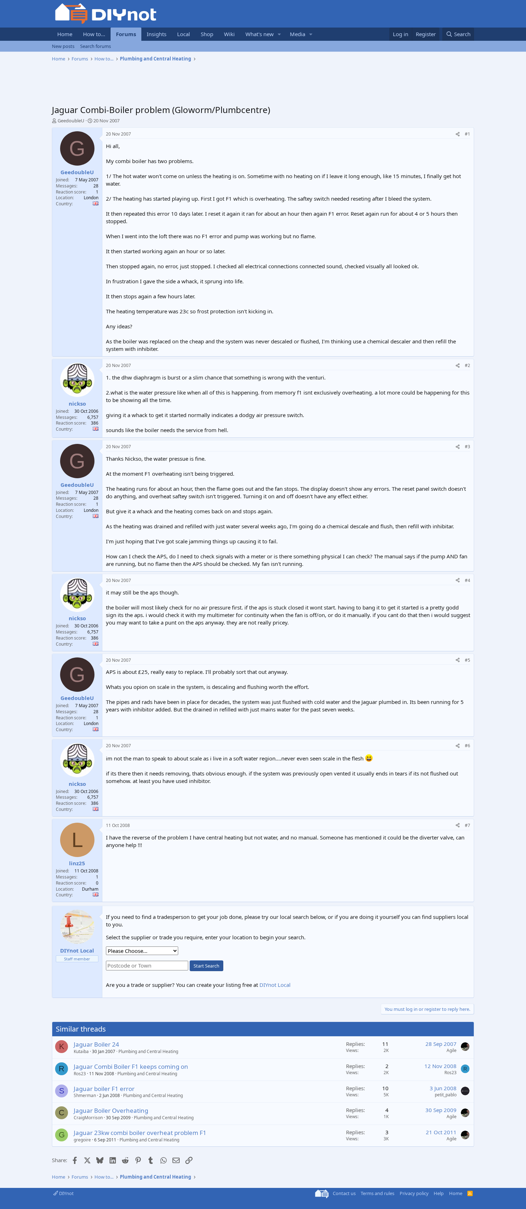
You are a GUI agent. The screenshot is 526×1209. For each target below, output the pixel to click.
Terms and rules (377, 1193)
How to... (94, 34)
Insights (156, 34)
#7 (467, 825)
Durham (90, 889)
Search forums (95, 46)
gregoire (82, 1140)
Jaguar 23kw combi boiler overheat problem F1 (140, 1133)
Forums (126, 34)
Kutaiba (81, 1051)
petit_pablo (446, 1095)
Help (439, 1193)
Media (297, 34)
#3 (467, 447)
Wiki (229, 34)
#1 (467, 134)
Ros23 (80, 1074)
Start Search (206, 966)
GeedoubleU (71, 120)
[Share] (457, 134)
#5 (467, 660)
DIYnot (66, 1193)
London (91, 198)
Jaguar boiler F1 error (104, 1089)
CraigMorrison (88, 1118)
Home (64, 34)
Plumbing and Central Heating (148, 1051)
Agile (452, 1050)
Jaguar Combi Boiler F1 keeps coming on (131, 1066)
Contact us (344, 1193)
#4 (467, 580)
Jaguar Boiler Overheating (111, 1110)
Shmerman (85, 1095)
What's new (259, 34)
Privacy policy (414, 1193)
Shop (207, 34)
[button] (279, 34)
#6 (467, 746)
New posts (63, 46)
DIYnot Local (275, 984)
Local (183, 34)
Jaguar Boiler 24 (96, 1044)
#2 (467, 365)
